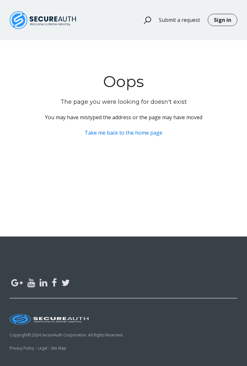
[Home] (43, 20)
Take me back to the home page (123, 132)
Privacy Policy (22, 348)
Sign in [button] (222, 19)
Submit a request (179, 19)
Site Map (58, 348)
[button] (144, 20)
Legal (42, 348)
